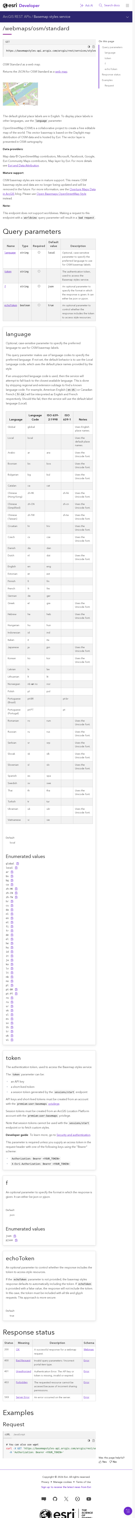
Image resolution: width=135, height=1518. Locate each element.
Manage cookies (62, 1482)
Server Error (23, 1397)
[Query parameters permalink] (64, 232)
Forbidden (22, 1382)
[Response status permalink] (57, 1332)
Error (86, 1361)
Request (109, 86)
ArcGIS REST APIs (17, 17)
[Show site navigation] (127, 5)
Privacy (45, 1482)
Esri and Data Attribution (23, 165)
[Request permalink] (27, 1424)
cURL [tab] (7, 1434)
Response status (111, 75)
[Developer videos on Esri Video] (77, 1498)
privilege (53, 1103)
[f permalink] (10, 1183)
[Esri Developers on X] (66, 1498)
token (7, 271)
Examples (107, 80)
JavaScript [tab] (19, 1434)
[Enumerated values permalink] (48, 856)
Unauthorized (23, 1371)
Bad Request (23, 1361)
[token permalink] (23, 1058)
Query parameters (112, 47)
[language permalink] (34, 334)
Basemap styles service (52, 16)
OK (18, 1349)
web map (61, 71)
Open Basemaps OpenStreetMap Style (61, 193)
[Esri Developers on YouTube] (89, 1498)
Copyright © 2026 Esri (55, 1477)
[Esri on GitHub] (55, 1498)
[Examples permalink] (36, 1413)
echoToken (10, 305)
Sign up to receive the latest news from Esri (66, 1487)
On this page (106, 41)
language (10, 252)
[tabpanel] (49, 1448)
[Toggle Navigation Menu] (128, 1511)
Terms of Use (83, 1482)
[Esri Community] (44, 1498)
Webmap (89, 1349)
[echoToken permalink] (37, 1258)
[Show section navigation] (127, 16)
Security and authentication (73, 1135)
